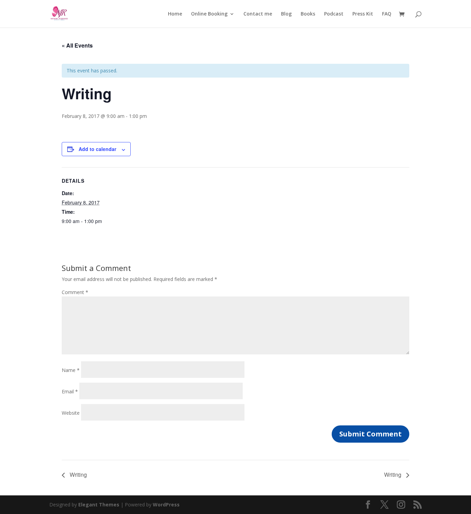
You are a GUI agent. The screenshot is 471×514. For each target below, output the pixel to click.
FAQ (386, 14)
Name (71, 370)
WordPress (166, 504)
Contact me (257, 14)
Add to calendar (97, 148)
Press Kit (362, 14)
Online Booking (209, 14)
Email (70, 391)
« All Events (77, 45)
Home (175, 14)
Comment (75, 292)
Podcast (333, 14)
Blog (286, 14)
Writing (77, 474)
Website (71, 413)
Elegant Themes (98, 504)
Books (308, 14)
